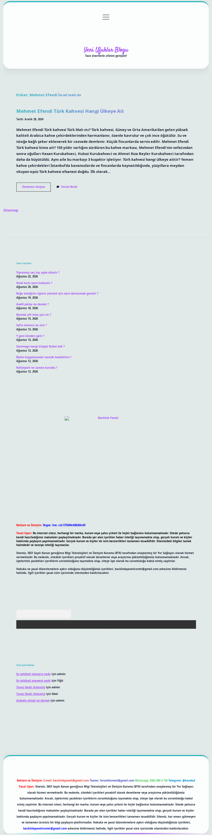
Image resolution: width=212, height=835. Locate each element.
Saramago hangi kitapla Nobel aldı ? (40, 346)
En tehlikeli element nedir (33, 674)
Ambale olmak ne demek (33, 700)
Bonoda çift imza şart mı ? (33, 315)
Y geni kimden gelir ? (30, 336)
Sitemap (10, 210)
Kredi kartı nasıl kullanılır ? (34, 283)
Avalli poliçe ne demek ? (32, 304)
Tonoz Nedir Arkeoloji (30, 687)
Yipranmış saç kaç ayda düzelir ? (38, 272)
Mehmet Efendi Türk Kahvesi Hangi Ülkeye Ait (70, 111)
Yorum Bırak (69, 187)
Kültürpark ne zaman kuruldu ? (36, 368)
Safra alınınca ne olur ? (31, 325)
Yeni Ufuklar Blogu (106, 50)
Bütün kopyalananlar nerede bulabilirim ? (43, 357)
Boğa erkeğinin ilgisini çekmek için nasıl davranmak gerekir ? (57, 293)
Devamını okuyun (36, 188)
